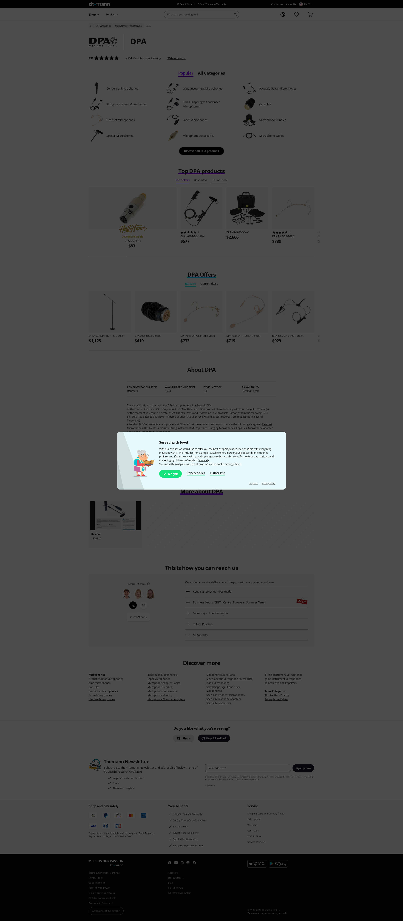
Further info (217, 473)
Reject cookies (196, 473)
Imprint (254, 483)
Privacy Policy (268, 483)
